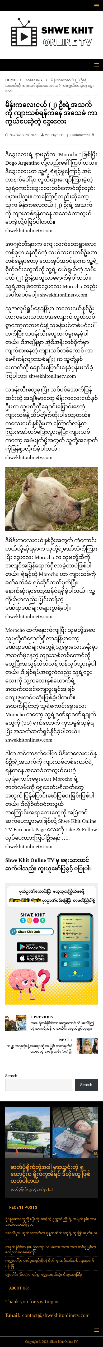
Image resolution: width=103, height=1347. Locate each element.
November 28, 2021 (24, 135)
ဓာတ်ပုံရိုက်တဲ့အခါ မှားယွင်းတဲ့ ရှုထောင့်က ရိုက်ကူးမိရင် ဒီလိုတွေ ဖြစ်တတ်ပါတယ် (50, 1174)
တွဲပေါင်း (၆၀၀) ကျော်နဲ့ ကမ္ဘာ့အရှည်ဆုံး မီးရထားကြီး (43, 1275)
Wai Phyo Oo (54, 135)
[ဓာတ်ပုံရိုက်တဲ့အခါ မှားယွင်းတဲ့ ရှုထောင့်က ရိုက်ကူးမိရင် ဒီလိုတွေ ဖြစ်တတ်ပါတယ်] (51, 1133)
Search (11, 1076)
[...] (50, 1189)
